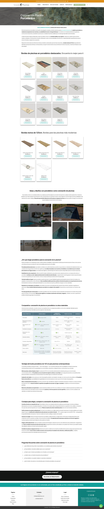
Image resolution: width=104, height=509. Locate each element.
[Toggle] (23, 446)
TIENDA (38, 4)
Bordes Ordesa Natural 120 (44, 152)
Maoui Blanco (43, 119)
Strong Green (59, 73)
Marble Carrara (43, 175)
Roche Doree (27, 119)
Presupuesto (13, 498)
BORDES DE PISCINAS (45, 27)
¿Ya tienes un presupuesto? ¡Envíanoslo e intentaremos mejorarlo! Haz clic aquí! (51, 1)
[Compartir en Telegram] (93, 495)
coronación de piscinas (66, 30)
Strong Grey (76, 73)
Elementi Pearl (27, 96)
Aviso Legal (65, 502)
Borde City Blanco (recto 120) (28, 175)
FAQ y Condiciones (65, 496)
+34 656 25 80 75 (39, 498)
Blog (13, 503)
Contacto (13, 500)
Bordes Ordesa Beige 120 (59, 152)
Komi (44, 73)
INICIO (38, 27)
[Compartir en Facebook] (89, 495)
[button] (87, 4)
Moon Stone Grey (76, 96)
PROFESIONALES (68, 4)
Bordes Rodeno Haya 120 (76, 152)
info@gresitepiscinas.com (39, 496)
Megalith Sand (59, 96)
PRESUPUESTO (46, 4)
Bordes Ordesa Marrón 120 (28, 152)
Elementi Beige (28, 73)
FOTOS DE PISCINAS (54, 4)
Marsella (43, 96)
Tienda (13, 496)
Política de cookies (65, 500)
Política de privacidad (65, 498)
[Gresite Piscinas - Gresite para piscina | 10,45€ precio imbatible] (21, 4)
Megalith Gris (59, 119)
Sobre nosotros (13, 502)
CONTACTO (62, 4)
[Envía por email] (91, 495)
